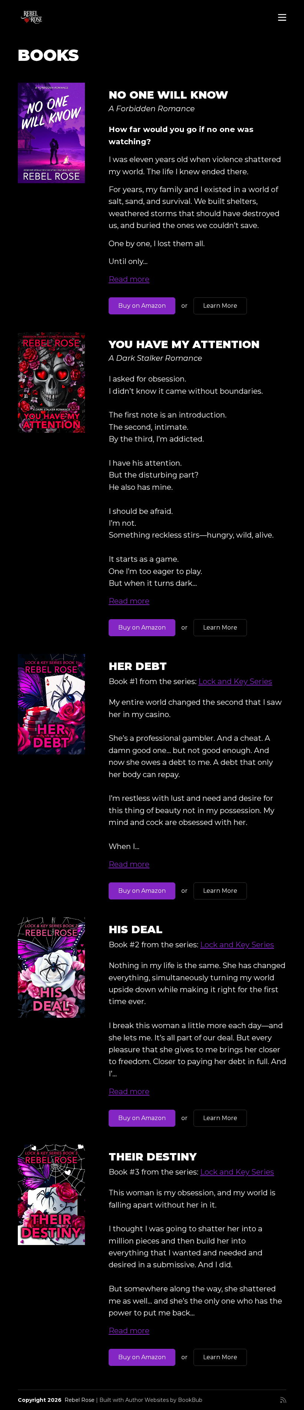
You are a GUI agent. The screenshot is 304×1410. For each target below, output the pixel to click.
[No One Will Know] (51, 133)
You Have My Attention (184, 344)
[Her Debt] (51, 704)
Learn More (220, 305)
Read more (129, 279)
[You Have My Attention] (51, 382)
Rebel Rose (80, 1400)
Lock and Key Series (235, 681)
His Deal (135, 929)
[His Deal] (51, 967)
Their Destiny (152, 1156)
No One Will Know (168, 94)
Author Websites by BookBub (163, 1400)
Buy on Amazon (142, 305)
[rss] (283, 1400)
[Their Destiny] (51, 1195)
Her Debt (138, 666)
